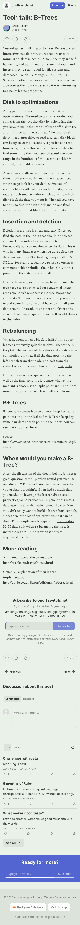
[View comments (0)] (16, 39)
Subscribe (57, 5)
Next (67, 671)
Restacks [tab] (28, 699)
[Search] (73, 747)
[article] (40, 766)
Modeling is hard (14, 764)
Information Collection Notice (43, 639)
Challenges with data (20, 758)
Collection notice (65, 897)
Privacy (37, 897)
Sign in (72, 5)
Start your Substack (30, 907)
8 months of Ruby (17, 783)
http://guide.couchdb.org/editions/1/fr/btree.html (38, 582)
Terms (48, 897)
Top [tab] (7, 747)
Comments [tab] (12, 699)
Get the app (59, 907)
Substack (21, 917)
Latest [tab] (18, 747)
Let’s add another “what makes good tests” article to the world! (37, 821)
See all (11, 843)
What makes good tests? (23, 813)
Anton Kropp (20, 26)
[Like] (7, 39)
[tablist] (20, 699)
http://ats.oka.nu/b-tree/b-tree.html (28, 562)
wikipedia (65, 366)
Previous (15, 671)
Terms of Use (58, 635)
